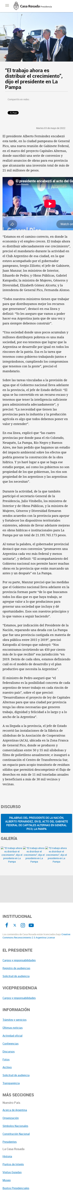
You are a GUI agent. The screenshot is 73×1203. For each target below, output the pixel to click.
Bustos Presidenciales (16, 1188)
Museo (7, 1180)
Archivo (7, 1067)
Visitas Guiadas (12, 1172)
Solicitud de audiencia (16, 976)
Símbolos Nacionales (15, 1126)
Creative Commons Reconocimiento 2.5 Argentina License (36, 936)
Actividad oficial (12, 1035)
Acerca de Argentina (15, 1110)
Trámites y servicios (14, 1020)
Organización (11, 1118)
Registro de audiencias (16, 968)
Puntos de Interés (13, 1164)
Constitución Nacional (16, 1134)
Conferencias (11, 1043)
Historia (7, 1156)
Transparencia (11, 1083)
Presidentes (10, 1142)
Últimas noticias (13, 1028)
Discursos (9, 1051)
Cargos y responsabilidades (19, 960)
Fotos (6, 1059)
